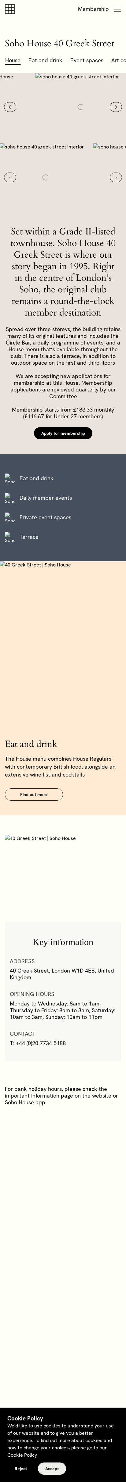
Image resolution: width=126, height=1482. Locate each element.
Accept (52, 1468)
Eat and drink (45, 60)
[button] (117, 9)
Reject (21, 1468)
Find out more (34, 794)
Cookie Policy (22, 1455)
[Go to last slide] (10, 107)
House (12, 60)
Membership (93, 8)
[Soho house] (11, 9)
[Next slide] (116, 107)
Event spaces (86, 60)
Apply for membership (63, 433)
